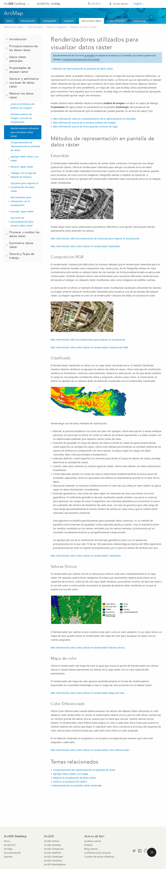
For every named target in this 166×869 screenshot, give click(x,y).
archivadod (89, 55)
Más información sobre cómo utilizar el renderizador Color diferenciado (90, 750)
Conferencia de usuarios (97, 852)
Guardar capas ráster (22, 211)
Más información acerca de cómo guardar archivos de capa (85, 126)
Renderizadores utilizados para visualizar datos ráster (25, 132)
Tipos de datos (35, 27)
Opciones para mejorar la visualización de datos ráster (24, 187)
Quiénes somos (92, 841)
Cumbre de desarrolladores (99, 856)
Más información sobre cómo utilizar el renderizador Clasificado (85, 555)
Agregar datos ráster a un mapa (25, 158)
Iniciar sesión (120, 3)
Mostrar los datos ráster (84, 27)
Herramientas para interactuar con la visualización (21, 201)
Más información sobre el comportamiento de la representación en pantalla (94, 118)
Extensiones (139, 20)
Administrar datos (91, 20)
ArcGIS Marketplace (54, 864)
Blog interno (91, 848)
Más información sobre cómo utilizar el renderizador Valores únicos (87, 647)
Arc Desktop (15, 4)
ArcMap (55, 3)
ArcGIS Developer (53, 856)
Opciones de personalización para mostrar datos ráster (22, 221)
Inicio (9, 20)
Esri (155, 4)
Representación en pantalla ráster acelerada (77, 785)
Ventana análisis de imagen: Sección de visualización (21, 118)
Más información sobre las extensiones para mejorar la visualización (88, 339)
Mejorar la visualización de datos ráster (74, 777)
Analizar (68, 20)
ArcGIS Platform (52, 852)
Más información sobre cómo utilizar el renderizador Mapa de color (87, 692)
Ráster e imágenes (57, 27)
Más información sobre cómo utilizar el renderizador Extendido (85, 246)
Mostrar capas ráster (22, 166)
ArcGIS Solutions (53, 860)
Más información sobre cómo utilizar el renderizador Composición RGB (89, 347)
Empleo (88, 844)
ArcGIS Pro (43, 3)
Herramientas (117, 20)
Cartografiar (49, 20)
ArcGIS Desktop (52, 844)
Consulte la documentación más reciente (81, 59)
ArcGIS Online (51, 841)
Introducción (28, 20)
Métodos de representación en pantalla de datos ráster (83, 68)
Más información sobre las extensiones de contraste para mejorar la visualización (95, 238)
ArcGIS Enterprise (53, 848)
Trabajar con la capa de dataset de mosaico (23, 174)
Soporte (8, 856)
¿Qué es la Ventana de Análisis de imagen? (23, 105)
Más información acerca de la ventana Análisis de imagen (84, 122)
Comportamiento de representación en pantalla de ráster (25, 146)
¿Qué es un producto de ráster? (70, 781)
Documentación (12, 852)
